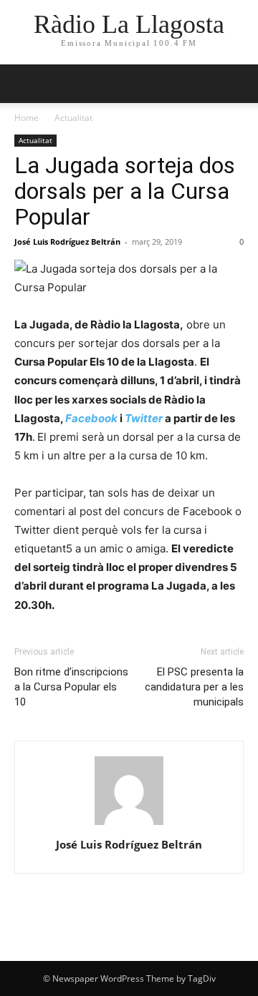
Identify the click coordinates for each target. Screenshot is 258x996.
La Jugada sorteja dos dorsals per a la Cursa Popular (124, 191)
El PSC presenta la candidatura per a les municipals (194, 686)
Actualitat (73, 118)
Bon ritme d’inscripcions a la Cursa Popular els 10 (71, 686)
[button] (24, 83)
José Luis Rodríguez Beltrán (67, 241)
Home (26, 118)
